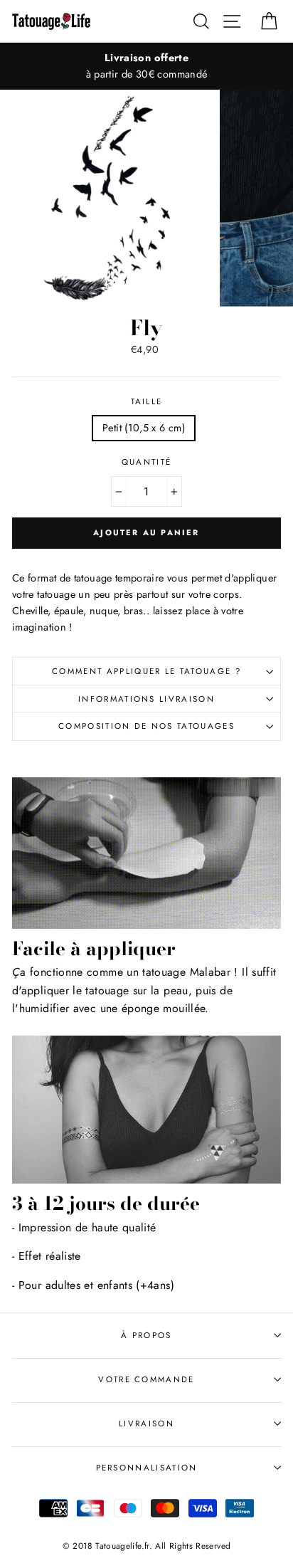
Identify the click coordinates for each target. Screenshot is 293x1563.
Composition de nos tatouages (146, 726)
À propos (146, 1335)
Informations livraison (146, 699)
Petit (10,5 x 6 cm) (143, 428)
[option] (146, 66)
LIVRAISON (146, 1423)
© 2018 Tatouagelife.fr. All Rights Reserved (147, 1546)
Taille (147, 401)
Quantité (147, 462)
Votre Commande (146, 1379)
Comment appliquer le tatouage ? (146, 671)
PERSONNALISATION (147, 1467)
